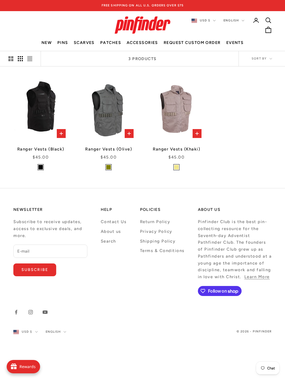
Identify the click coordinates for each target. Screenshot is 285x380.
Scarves (84, 42)
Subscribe (34, 269)
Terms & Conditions (162, 250)
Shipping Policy (158, 241)
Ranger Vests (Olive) (108, 149)
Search (108, 241)
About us (111, 231)
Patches (110, 42)
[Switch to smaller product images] (20, 58)
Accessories (142, 42)
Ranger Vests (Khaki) (176, 149)
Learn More (257, 276)
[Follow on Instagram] (30, 312)
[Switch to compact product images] (29, 58)
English (231, 20)
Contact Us (114, 221)
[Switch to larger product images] (10, 58)
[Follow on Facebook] (16, 312)
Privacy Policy (156, 231)
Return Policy (155, 221)
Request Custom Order (192, 42)
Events (235, 42)
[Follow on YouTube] (45, 312)
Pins (62, 42)
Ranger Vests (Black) (40, 149)
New (46, 42)
